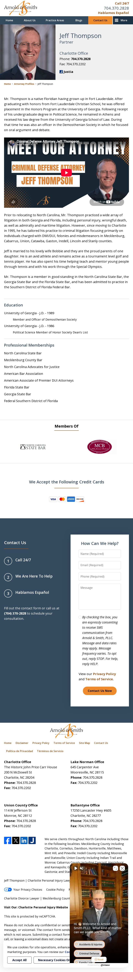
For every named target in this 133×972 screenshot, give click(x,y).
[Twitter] (15, 840)
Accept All (19, 960)
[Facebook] (7, 840)
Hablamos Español (113, 13)
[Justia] (32, 840)
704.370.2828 (116, 8)
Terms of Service (99, 679)
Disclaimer (22, 743)
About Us (30, 20)
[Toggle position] (115, 868)
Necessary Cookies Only (55, 960)
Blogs (78, 20)
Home (9, 20)
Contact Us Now (100, 691)
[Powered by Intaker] (105, 965)
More (124, 20)
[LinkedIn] (24, 840)
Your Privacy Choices (27, 889)
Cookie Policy (55, 889)
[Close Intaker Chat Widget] (122, 868)
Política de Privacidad (19, 751)
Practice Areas (55, 20)
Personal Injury (44, 907)
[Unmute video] (75, 868)
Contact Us (100, 20)
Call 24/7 (122, 3)
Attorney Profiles (24, 83)
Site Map (84, 743)
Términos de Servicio (50, 751)
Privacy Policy (104, 674)
